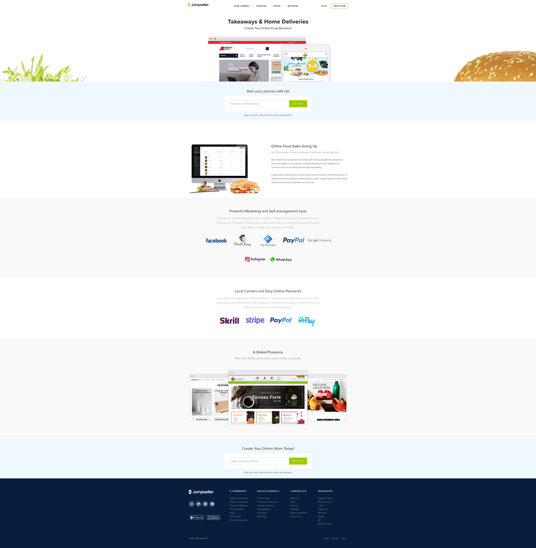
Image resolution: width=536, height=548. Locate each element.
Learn (321, 505)
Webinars (322, 513)
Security (335, 538)
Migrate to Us (324, 502)
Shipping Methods (238, 505)
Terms (344, 538)
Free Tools (323, 509)
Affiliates (294, 509)
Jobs (292, 502)
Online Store (263, 498)
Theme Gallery (237, 509)
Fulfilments (235, 516)
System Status (325, 524)
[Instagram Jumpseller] (191, 504)
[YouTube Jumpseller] (212, 504)
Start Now (298, 103)
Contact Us (295, 516)
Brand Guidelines (298, 513)
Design (321, 516)
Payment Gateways (239, 502)
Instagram (262, 513)
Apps (232, 513)
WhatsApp (262, 516)
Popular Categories (239, 520)
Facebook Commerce (267, 502)
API (319, 520)
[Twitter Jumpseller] (198, 504)
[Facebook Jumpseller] (205, 504)
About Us (295, 498)
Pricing (293, 505)
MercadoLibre (264, 509)
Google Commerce (266, 505)
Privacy (326, 538)
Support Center (325, 498)
